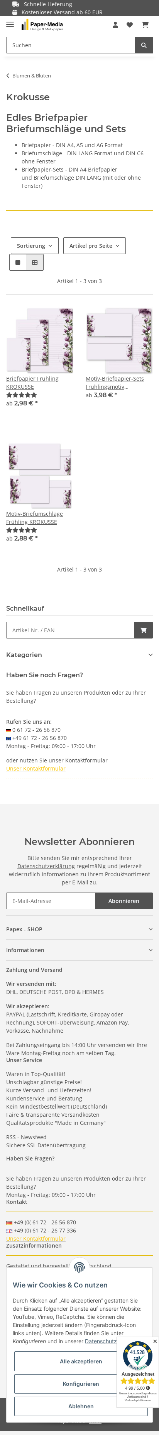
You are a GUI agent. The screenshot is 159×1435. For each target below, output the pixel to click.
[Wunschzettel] (129, 25)
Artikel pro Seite (90, 245)
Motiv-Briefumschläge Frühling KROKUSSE (34, 517)
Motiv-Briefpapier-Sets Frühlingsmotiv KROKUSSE (115, 383)
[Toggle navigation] (10, 21)
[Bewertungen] (21, 394)
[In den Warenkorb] (143, 630)
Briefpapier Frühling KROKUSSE (32, 382)
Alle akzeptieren (81, 1361)
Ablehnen (81, 1406)
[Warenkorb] (145, 25)
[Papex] (42, 25)
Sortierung (31, 245)
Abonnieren (123, 901)
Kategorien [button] (24, 655)
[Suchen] (144, 45)
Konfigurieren (81, 1383)
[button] (115, 25)
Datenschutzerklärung (46, 866)
